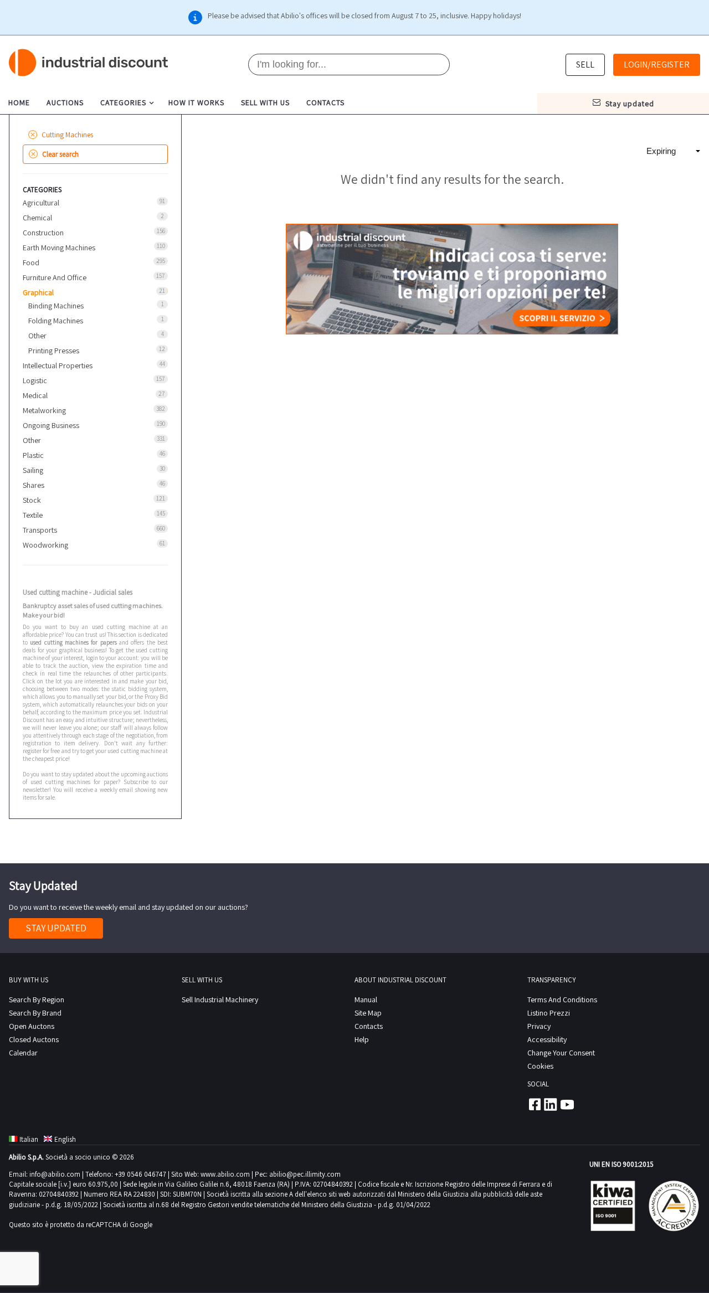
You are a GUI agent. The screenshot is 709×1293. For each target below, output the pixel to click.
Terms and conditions (562, 999)
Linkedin (550, 1104)
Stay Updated (55, 928)
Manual (365, 999)
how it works (196, 102)
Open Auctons (31, 1026)
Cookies (540, 1066)
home (19, 102)
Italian (28, 1139)
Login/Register (657, 64)
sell (585, 64)
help (361, 1039)
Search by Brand (35, 1013)
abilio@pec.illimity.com (305, 1174)
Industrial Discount (89, 63)
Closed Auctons (34, 1039)
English (65, 1139)
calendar (23, 1053)
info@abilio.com (54, 1174)
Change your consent (561, 1053)
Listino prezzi (548, 1013)
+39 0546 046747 (140, 1174)
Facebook (534, 1104)
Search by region (36, 999)
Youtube (567, 1104)
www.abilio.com (225, 1174)
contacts (325, 102)
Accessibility (547, 1039)
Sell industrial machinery (220, 999)
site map (368, 1013)
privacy (539, 1026)
